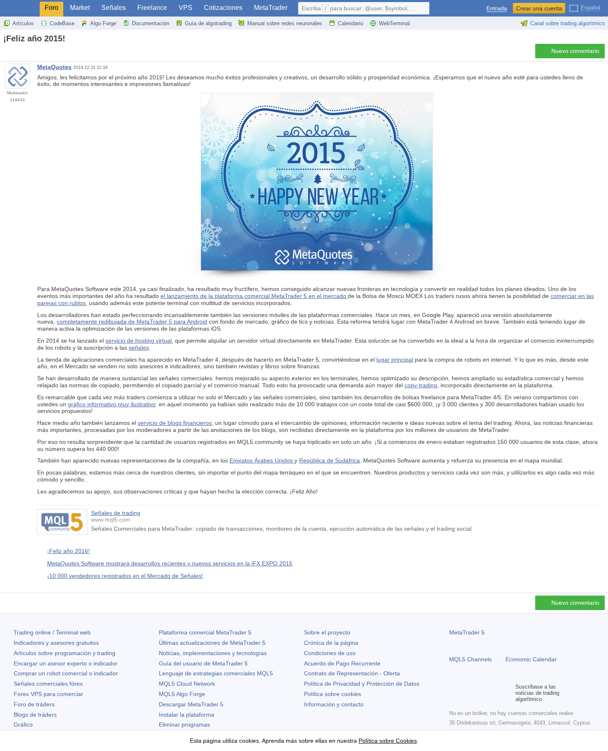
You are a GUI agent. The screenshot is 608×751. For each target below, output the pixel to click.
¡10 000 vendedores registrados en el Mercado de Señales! (125, 575)
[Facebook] (454, 693)
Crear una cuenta (539, 8)
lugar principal (394, 359)
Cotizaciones (223, 7)
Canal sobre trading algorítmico (567, 23)
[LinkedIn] (507, 693)
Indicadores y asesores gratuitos (56, 642)
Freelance (152, 7)
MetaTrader (270, 7)
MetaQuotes (54, 67)
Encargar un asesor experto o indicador (65, 663)
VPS (185, 7)
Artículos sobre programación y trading (64, 653)
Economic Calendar (531, 659)
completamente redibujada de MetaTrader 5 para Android (132, 321)
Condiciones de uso (330, 653)
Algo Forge (103, 23)
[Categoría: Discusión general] (15, 53)
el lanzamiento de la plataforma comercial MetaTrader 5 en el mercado (254, 296)
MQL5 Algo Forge (182, 694)
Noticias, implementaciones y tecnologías (213, 653)
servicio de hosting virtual (138, 340)
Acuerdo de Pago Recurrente (342, 663)
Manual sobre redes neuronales (284, 23)
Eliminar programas (184, 724)
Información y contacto (334, 704)
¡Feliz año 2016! (68, 551)
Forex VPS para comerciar (48, 694)
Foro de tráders (34, 704)
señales (139, 347)
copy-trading (421, 385)
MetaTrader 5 (467, 632)
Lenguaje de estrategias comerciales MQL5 (216, 673)
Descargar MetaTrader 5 (191, 704)
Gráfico (23, 724)
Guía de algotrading (208, 23)
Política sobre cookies (332, 694)
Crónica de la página (331, 642)
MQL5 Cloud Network (187, 683)
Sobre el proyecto (327, 632)
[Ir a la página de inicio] (5, 53)
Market (80, 7)
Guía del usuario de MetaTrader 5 (203, 663)
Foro (51, 7)
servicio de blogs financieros (175, 423)
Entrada (496, 8)
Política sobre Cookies (388, 740)
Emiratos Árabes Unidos (262, 460)
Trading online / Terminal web (52, 632)
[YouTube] (494, 693)
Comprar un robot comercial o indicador (66, 673)
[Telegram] (467, 693)
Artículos (23, 23)
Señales (113, 7)
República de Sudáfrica (329, 460)
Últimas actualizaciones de (212, 642)
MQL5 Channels (470, 659)
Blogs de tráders (35, 714)
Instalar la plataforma (186, 714)
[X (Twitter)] (481, 693)
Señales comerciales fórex (48, 683)
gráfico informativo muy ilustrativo (112, 404)
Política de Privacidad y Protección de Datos (361, 683)
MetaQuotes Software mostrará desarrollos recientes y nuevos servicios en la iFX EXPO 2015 (169, 563)
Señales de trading (115, 513)
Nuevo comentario (575, 51)
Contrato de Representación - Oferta (352, 673)
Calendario (350, 23)
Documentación (150, 23)
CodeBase (62, 23)
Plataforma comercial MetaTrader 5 (205, 632)
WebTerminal (394, 23)
